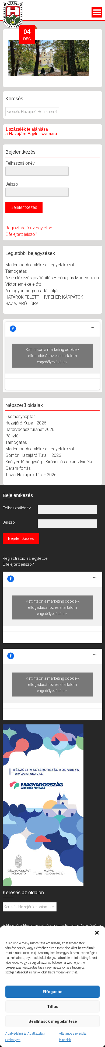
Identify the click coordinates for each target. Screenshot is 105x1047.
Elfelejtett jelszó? (21, 234)
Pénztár (12, 435)
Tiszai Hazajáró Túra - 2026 (31, 474)
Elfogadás (52, 991)
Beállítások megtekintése (53, 1021)
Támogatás (16, 271)
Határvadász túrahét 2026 (29, 429)
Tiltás (52, 1006)
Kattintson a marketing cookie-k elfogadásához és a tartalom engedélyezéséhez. (52, 355)
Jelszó (11, 184)
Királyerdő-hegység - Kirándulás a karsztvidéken (50, 461)
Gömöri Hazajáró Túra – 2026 (33, 455)
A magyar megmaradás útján (32, 290)
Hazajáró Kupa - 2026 (25, 423)
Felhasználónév (20, 163)
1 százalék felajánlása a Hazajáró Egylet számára (31, 131)
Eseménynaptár (20, 416)
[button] (97, 932)
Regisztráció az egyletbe (28, 227)
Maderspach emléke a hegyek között (40, 264)
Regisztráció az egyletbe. (25, 558)
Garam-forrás (18, 468)
